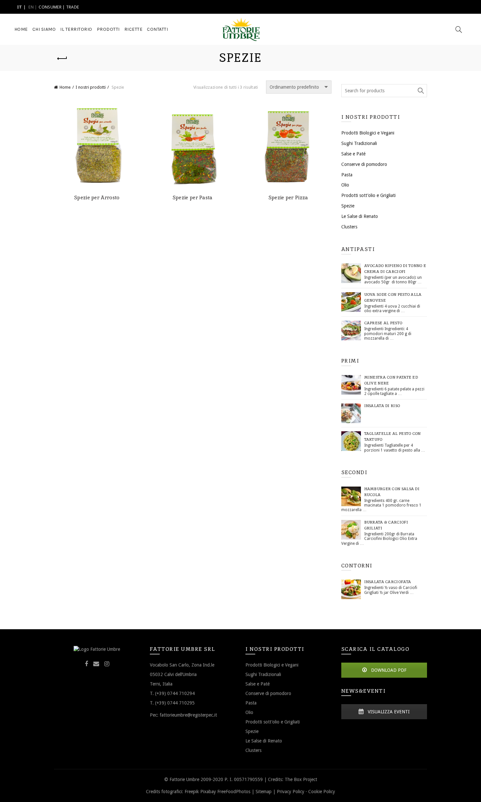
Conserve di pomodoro (364, 164)
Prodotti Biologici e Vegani (367, 132)
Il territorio (76, 29)
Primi (350, 360)
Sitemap (264, 791)
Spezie (347, 205)
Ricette (133, 29)
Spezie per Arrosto (96, 198)
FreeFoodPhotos (233, 791)
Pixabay (208, 791)
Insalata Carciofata (387, 581)
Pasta (346, 174)
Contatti (157, 29)
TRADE (72, 7)
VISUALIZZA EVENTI (388, 711)
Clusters (349, 226)
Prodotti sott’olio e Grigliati (368, 195)
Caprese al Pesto (383, 323)
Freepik (192, 791)
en (31, 7)
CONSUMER (50, 7)
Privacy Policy (290, 791)
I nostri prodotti (91, 87)
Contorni (356, 565)
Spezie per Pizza (288, 198)
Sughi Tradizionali (359, 143)
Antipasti (358, 249)
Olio (345, 184)
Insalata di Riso (382, 405)
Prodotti (108, 29)
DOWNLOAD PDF (388, 670)
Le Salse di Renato (359, 216)
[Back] (62, 58)
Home (21, 29)
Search (420, 90)
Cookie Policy (321, 791)
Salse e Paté (353, 153)
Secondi (354, 472)
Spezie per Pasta (193, 198)
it (19, 7)
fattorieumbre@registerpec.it (188, 714)
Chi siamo (44, 29)
